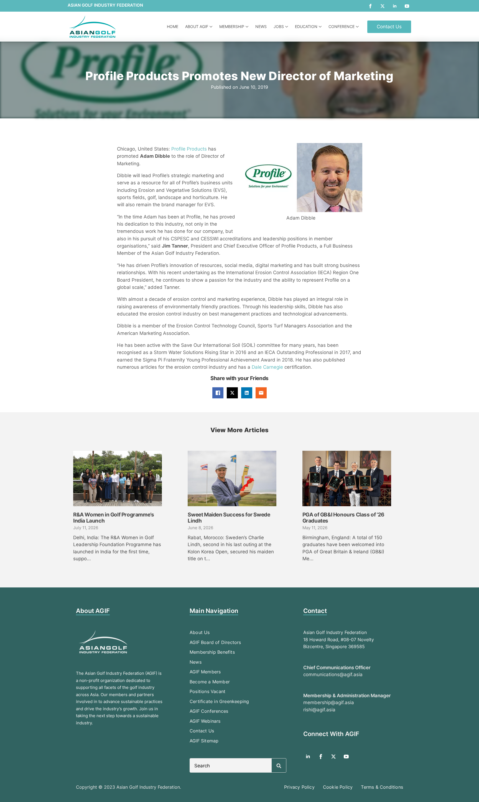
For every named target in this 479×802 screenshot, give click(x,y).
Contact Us (202, 731)
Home (172, 26)
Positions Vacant (207, 691)
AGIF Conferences (209, 711)
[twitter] (382, 6)
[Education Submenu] (320, 27)
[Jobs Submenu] (287, 27)
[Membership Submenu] (247, 27)
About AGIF (196, 26)
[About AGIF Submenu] (211, 27)
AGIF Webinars (205, 721)
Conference (341, 26)
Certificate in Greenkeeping (219, 701)
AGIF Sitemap (204, 741)
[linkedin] (394, 6)
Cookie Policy (338, 787)
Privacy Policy (299, 787)
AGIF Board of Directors (215, 642)
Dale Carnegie (267, 367)
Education (306, 26)
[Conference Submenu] (358, 27)
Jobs (279, 26)
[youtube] (406, 6)
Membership (231, 26)
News (261, 26)
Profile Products (189, 149)
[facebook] (370, 6)
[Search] (279, 765)
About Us (200, 632)
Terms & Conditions (382, 787)
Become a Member (210, 681)
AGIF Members (205, 671)
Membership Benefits (212, 652)
